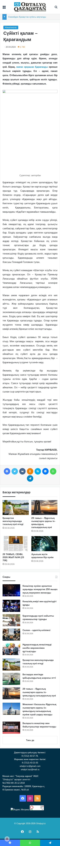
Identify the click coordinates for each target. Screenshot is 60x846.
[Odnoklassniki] (30, 471)
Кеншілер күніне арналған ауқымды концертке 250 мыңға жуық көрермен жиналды (40, 589)
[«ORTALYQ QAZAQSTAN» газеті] (30, 7)
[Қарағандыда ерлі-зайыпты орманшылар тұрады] (11, 620)
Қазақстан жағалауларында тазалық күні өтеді (13, 521)
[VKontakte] (22, 471)
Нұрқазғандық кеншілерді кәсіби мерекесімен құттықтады (37, 648)
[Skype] (38, 471)
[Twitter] (15, 471)
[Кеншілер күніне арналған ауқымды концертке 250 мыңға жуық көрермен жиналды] (11, 590)
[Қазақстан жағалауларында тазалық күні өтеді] (16, 507)
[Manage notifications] (7, 838)
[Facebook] (7, 471)
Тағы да (30, 740)
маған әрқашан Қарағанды (32, 66)
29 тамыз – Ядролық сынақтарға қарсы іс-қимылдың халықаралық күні (39, 692)
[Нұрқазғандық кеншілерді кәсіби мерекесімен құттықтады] (11, 649)
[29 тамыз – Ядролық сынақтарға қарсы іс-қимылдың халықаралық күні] (44, 507)
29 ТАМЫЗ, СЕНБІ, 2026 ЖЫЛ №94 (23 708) (13, 557)
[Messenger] (45, 471)
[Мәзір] (4, 8)
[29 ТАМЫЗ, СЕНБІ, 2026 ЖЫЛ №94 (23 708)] (16, 543)
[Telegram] (30, 478)
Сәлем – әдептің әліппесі (36, 630)
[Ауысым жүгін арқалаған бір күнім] (44, 543)
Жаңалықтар (11, 27)
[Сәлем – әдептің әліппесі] (11, 635)
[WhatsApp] (53, 471)
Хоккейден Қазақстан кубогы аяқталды (27, 17)
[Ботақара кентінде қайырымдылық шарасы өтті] (11, 679)
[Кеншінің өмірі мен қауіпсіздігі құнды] (11, 606)
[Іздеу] (56, 8)
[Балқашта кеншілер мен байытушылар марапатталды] (11, 728)
